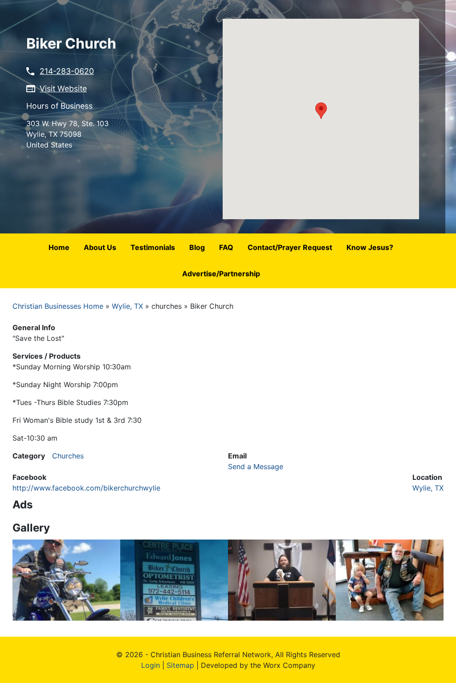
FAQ (226, 247)
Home (59, 247)
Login (150, 665)
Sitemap (180, 665)
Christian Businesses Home (57, 306)
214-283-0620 (67, 71)
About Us (100, 247)
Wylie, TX (127, 306)
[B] (66, 579)
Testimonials (152, 247)
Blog (197, 247)
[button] (321, 111)
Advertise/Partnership (221, 273)
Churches (68, 455)
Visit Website (63, 88)
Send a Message (255, 466)
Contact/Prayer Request (290, 247)
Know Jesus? (369, 247)
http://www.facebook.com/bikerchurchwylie (86, 487)
